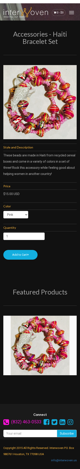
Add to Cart (20, 254)
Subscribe (67, 433)
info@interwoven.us (64, 460)
